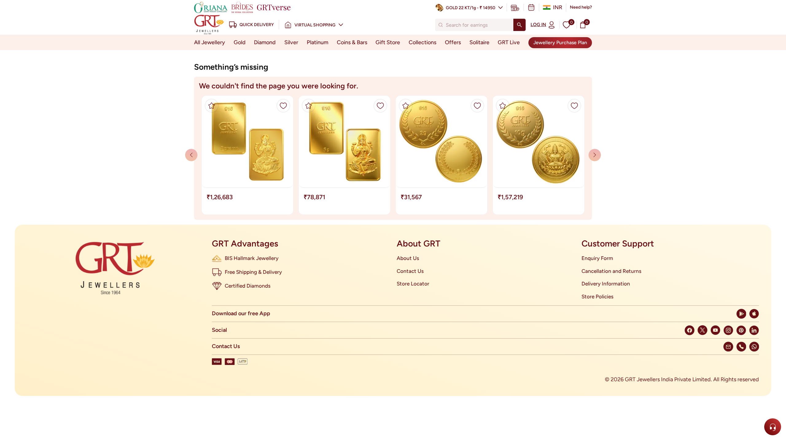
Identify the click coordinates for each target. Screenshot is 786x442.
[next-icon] (191, 155)
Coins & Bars (352, 42)
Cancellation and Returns (611, 271)
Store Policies (597, 296)
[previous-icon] (595, 155)
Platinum (317, 42)
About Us (408, 258)
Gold (240, 42)
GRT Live (509, 42)
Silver (291, 42)
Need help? (581, 7)
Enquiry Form (597, 258)
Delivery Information (606, 284)
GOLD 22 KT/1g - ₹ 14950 (470, 7)
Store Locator (413, 284)
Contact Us (410, 271)
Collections (422, 42)
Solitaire (479, 42)
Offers (453, 42)
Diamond (265, 42)
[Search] (519, 25)
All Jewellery (209, 42)
